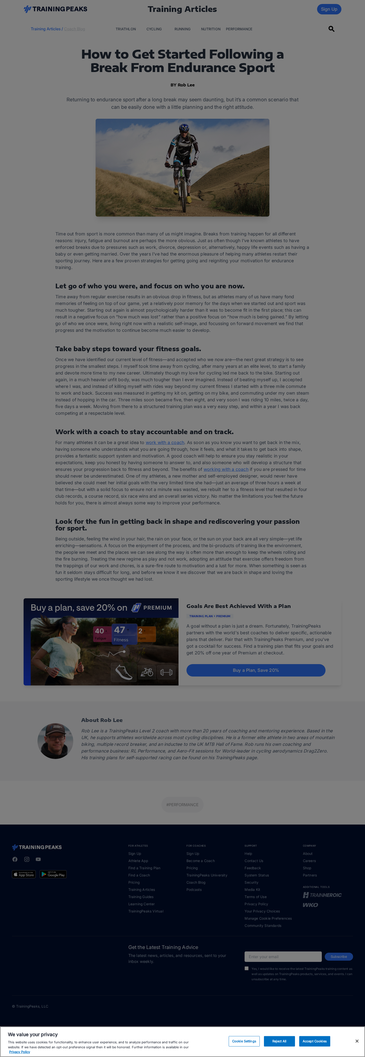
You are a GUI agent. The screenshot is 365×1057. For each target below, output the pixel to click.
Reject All (279, 1041)
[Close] (357, 1041)
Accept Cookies (315, 1041)
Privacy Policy (19, 1052)
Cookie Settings (244, 1041)
